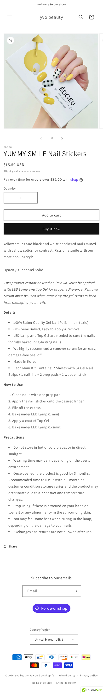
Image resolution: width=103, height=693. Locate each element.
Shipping (9, 171)
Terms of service (42, 682)
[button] (9, 17)
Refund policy (66, 675)
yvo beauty (22, 675)
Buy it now (51, 229)
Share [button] (12, 546)
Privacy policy (89, 675)
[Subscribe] (75, 591)
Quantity (10, 188)
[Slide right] (62, 138)
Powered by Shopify (41, 675)
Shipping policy (66, 682)
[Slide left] (41, 138)
